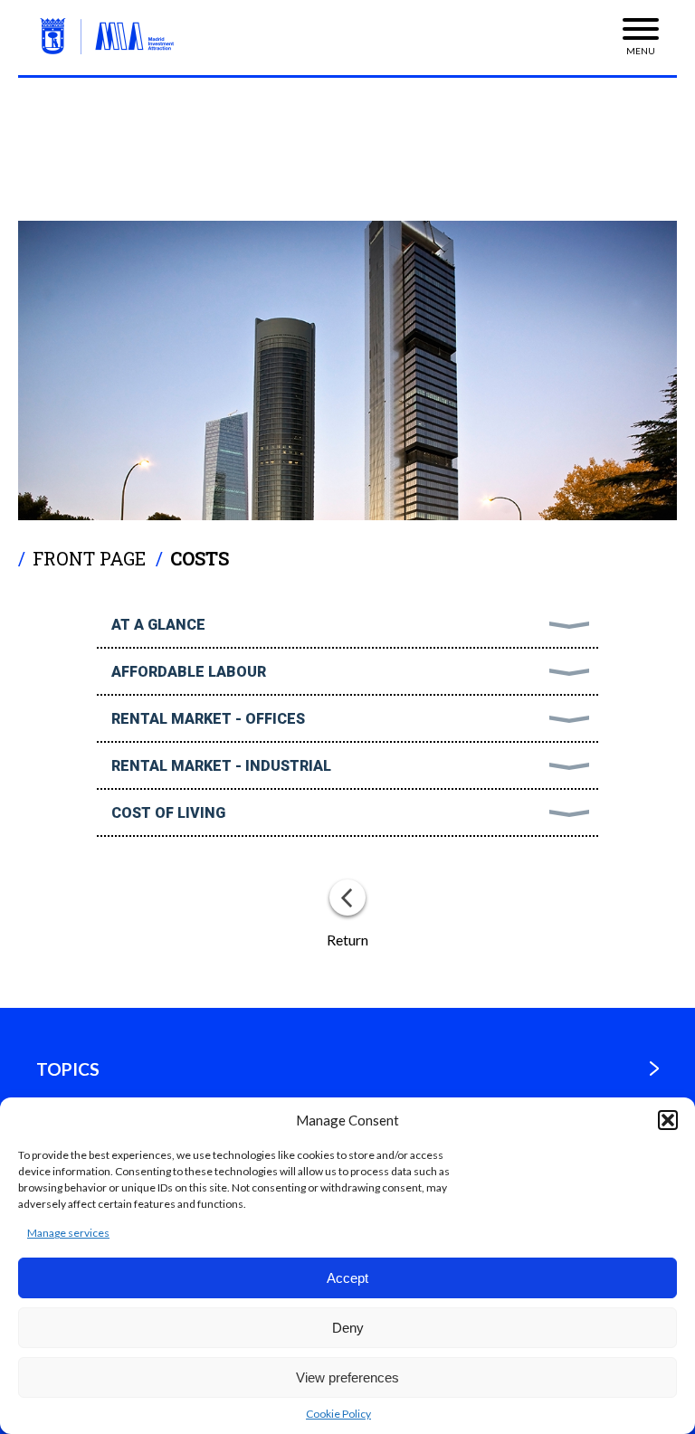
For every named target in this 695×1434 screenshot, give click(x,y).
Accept (347, 1278)
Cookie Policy (338, 1413)
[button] (668, 1120)
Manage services (68, 1232)
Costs (199, 558)
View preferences (347, 1377)
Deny (348, 1327)
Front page (89, 558)
